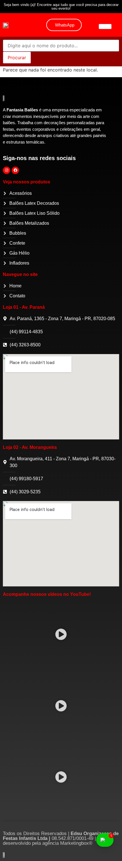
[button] (61, 635)
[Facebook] (15, 170)
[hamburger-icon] (105, 26)
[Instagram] (6, 170)
